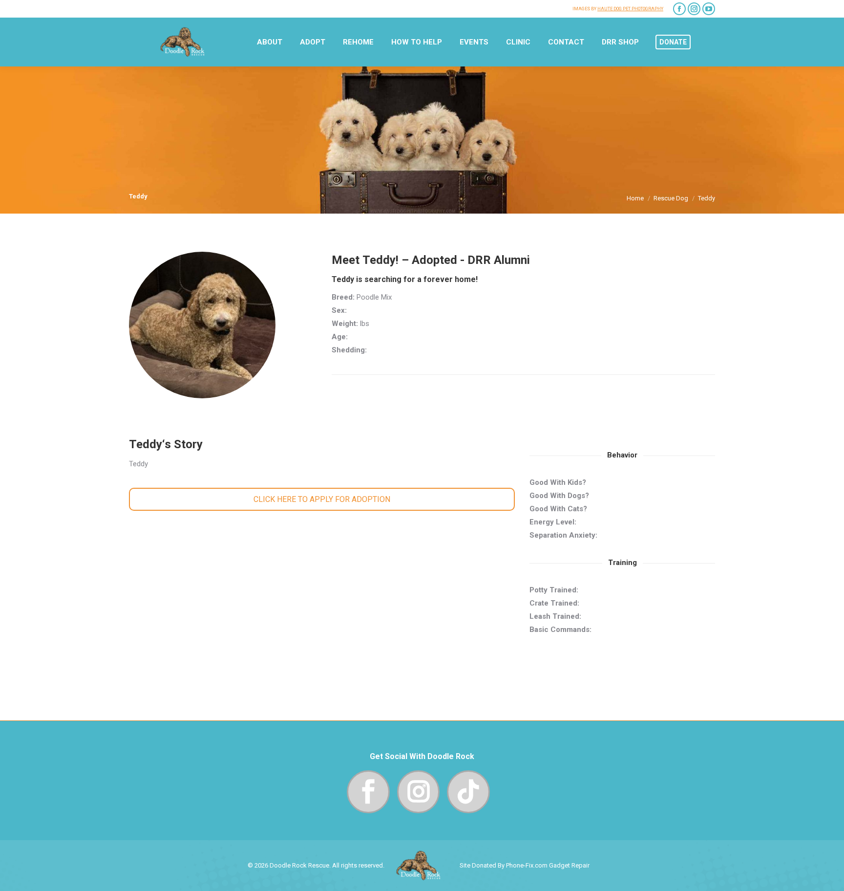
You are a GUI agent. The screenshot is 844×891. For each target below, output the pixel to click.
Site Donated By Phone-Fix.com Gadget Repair (525, 865)
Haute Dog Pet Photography (630, 8)
